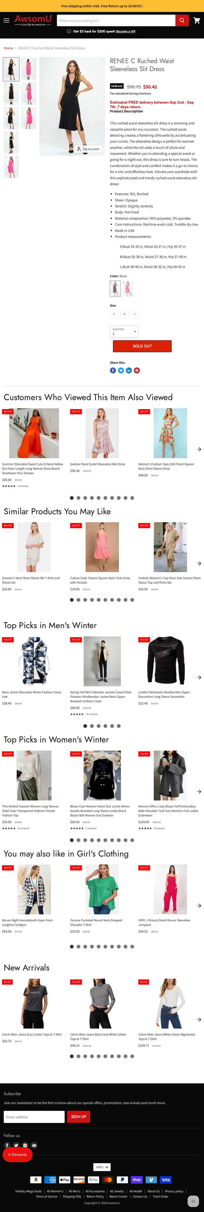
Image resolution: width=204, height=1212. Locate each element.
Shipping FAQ (72, 1196)
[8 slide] (119, 498)
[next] (199, 449)
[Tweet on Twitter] (121, 370)
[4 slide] (92, 498)
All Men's (74, 1191)
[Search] (182, 20)
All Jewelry (117, 1191)
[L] (135, 319)
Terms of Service (46, 1196)
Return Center (118, 1196)
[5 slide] (99, 498)
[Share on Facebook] (113, 370)
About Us (153, 1191)
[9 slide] (125, 498)
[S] (114, 319)
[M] (125, 319)
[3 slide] (85, 498)
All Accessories (95, 1191)
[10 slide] (132, 498)
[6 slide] (105, 498)
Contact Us (140, 1196)
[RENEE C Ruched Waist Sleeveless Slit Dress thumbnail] (11, 69)
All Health (135, 1191)
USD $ (99, 1167)
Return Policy (95, 1196)
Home (8, 48)
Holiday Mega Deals (28, 1191)
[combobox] (116, 20)
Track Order (160, 1196)
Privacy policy (174, 1191)
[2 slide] (78, 498)
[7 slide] (112, 498)
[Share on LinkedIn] (129, 370)
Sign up (78, 1117)
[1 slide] (72, 498)
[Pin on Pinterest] (137, 370)
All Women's (55, 1191)
